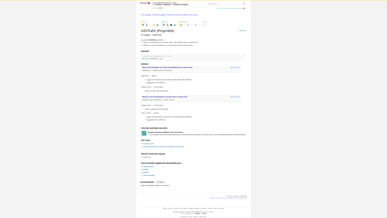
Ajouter (162, 182)
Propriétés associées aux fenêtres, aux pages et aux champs (163, 147)
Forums (176, 208)
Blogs (185, 208)
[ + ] (149, 135)
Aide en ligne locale (241, 198)
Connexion (225, 8)
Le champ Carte (148, 144)
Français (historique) (236, 8)
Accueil (219, 8)
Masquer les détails (235, 67)
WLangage (148, 15)
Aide (142, 15)
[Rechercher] (243, 3)
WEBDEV (146, 172)
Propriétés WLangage (158, 15)
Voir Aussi (242, 31)
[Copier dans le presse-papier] (243, 56)
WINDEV (146, 169)
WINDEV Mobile (148, 167)
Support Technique (193, 208)
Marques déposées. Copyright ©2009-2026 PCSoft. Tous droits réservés (193, 212)
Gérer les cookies (219, 208)
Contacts (210, 208)
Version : (155, 8)
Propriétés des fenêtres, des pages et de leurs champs (182, 15)
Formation (203, 208)
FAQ (181, 208)
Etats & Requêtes (149, 175)
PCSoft (165, 208)
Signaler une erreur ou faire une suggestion (222, 198)
